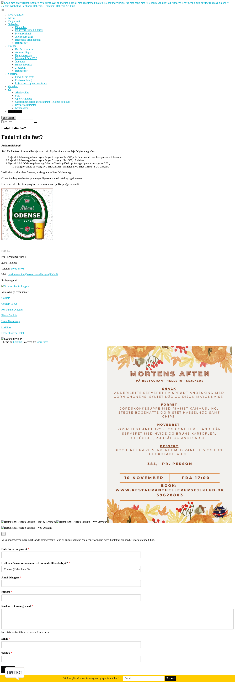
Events (12, 45)
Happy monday (23, 55)
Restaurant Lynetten (12, 309)
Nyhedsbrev (21, 107)
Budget (6, 591)
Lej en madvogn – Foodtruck (31, 83)
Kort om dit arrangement (17, 606)
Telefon (6, 653)
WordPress (42, 341)
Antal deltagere (11, 577)
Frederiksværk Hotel (12, 333)
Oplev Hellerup (23, 98)
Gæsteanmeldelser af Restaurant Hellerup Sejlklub (42, 101)
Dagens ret (14, 21)
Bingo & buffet (23, 64)
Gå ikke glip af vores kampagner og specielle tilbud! (91, 678)
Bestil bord (15, 111)
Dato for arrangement (15, 549)
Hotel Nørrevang (10, 321)
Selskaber (13, 24)
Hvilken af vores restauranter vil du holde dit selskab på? (35, 563)
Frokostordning (23, 80)
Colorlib (17, 341)
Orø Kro (6, 327)
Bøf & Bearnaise (24, 49)
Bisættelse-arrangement (27, 39)
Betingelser (21, 42)
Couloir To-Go (9, 303)
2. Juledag (20, 67)
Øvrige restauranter (25, 104)
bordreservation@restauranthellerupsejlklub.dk (33, 274)
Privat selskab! (23, 33)
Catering (13, 73)
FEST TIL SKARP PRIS (29, 30)
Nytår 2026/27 (16, 14)
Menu (11, 18)
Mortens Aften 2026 (26, 58)
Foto (17, 95)
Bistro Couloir (9, 315)
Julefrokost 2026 (24, 36)
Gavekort (13, 86)
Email (5, 638)
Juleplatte (20, 61)
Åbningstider (22, 92)
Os (9, 89)
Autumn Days (22, 52)
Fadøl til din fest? (24, 76)
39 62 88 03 (17, 268)
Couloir (5, 297)
